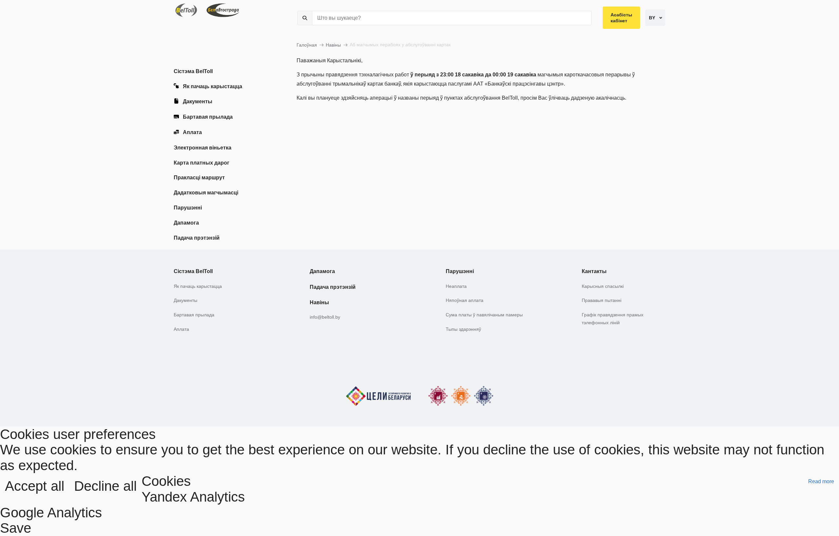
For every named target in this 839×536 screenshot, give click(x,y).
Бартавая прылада (208, 117)
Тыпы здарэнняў (463, 329)
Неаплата (456, 286)
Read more (821, 481)
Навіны (333, 45)
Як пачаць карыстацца (212, 86)
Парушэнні (188, 207)
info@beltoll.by (325, 317)
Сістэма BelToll (193, 71)
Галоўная (307, 45)
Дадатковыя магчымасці (206, 192)
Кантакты (594, 271)
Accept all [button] (34, 486)
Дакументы (197, 102)
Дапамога (186, 223)
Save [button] (15, 528)
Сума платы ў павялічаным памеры (484, 314)
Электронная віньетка (202, 147)
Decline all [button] (105, 486)
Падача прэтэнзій (197, 238)
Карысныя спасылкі (603, 286)
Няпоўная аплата (464, 300)
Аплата (192, 132)
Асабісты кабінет (621, 17)
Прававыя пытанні (601, 300)
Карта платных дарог (201, 163)
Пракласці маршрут (199, 177)
